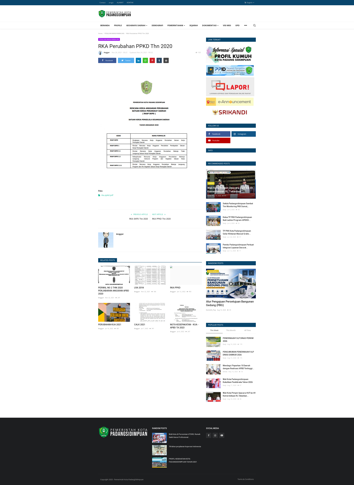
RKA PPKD (175, 287)
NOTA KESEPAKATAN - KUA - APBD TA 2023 (184, 326)
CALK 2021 (139, 324)
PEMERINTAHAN (175, 25)
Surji (209, 196)
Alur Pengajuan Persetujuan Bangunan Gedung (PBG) (230, 303)
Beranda (105, 25)
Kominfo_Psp (211, 310)
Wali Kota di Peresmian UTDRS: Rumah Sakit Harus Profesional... (184, 435)
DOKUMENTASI (209, 25)
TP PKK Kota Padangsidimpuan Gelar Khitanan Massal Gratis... (237, 232)
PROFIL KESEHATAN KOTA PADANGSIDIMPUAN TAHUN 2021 (183, 460)
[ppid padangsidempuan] (230, 70)
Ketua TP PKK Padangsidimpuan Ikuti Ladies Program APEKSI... (237, 218)
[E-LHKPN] (230, 101)
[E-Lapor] (230, 86)
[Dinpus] (230, 112)
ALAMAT (120, 2)
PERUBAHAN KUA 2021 (109, 324)
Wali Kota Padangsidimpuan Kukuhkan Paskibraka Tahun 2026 (238, 380)
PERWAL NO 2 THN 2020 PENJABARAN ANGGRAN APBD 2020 (113, 290)
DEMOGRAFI (157, 25)
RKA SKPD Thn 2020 (138, 219)
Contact (103, 2)
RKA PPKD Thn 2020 (161, 219)
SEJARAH (193, 25)
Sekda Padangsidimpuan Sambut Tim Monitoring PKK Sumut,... (238, 205)
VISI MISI (227, 25)
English (249, 2)
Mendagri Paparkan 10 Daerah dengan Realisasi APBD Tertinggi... (238, 367)
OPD (237, 25)
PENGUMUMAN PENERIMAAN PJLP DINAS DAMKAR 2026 (238, 353)
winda (225, 372)
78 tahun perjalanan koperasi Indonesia (185, 446)
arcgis (111, 2)
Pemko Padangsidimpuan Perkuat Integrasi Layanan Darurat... (238, 246)
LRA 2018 (139, 287)
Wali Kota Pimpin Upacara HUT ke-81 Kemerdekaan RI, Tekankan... (239, 394)
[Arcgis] (230, 54)
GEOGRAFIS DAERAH (136, 25)
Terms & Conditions (246, 479)
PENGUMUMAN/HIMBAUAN (114, 33)
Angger (107, 52)
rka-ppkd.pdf (107, 195)
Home (100, 33)
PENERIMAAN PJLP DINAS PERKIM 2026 (238, 339)
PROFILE (118, 25)
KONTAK (130, 2)
